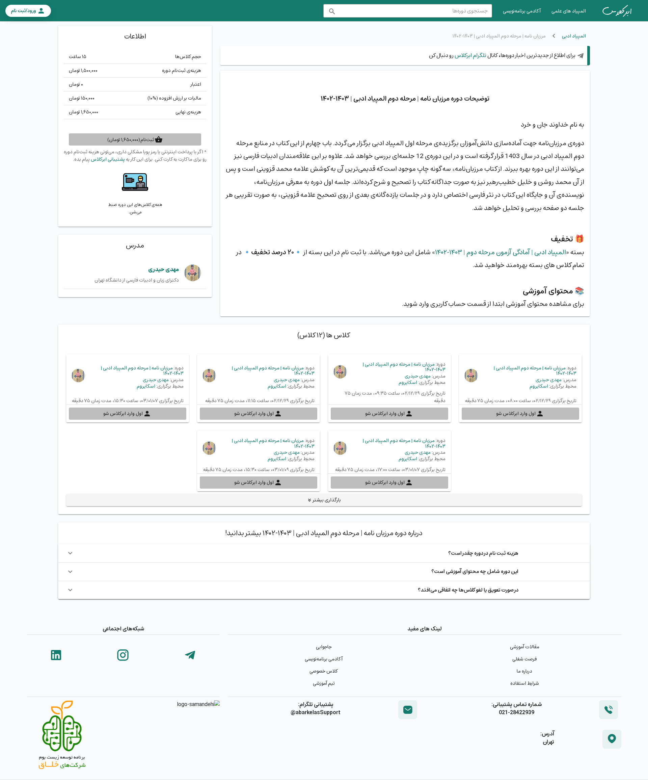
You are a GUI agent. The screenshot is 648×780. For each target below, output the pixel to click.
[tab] (617, 11)
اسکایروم (539, 386)
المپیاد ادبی (574, 36)
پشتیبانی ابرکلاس (108, 159)
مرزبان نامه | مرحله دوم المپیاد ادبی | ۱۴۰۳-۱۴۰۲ (535, 371)
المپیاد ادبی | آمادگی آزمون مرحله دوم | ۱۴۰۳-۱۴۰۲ (500, 252)
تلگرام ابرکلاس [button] (470, 55)
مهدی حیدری (163, 269)
